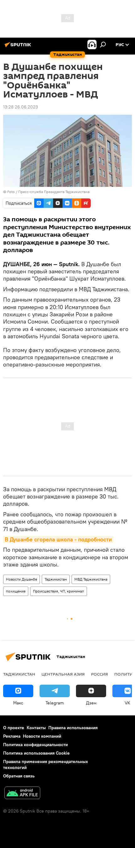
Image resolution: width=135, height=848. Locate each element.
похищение (15, 591)
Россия (99, 674)
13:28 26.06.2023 (20, 107)
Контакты (36, 727)
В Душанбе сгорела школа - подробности (58, 539)
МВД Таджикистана (90, 579)
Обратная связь (19, 776)
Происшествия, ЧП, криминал (58, 591)
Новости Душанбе (21, 579)
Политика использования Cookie (36, 753)
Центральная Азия (63, 674)
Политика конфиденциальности (35, 744)
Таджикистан (56, 579)
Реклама (11, 736)
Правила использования (73, 727)
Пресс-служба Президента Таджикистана (53, 191)
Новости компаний (42, 736)
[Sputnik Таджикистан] (19, 47)
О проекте (13, 727)
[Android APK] (22, 794)
